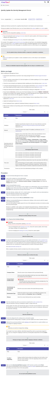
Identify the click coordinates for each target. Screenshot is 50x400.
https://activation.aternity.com (15, 246)
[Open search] (45, 2)
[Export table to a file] (48, 112)
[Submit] (44, 112)
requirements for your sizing (19, 42)
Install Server (39, 19)
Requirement (19, 115)
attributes (27, 322)
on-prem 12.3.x (32, 19)
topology (17, 35)
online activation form (40, 85)
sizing (7, 57)
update (33, 366)
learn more (39, 87)
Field (8, 263)
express (34, 28)
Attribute (6, 115)
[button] (25, 5)
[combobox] (9, 19)
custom (42, 28)
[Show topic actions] (48, 15)
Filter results (32, 109)
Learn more (23, 32)
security (22, 35)
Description (20, 263)
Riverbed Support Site (39, 75)
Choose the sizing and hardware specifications (31, 125)
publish (29, 366)
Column (24, 111)
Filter (5, 118)
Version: (2, 19)
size (43, 97)
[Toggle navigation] (48, 2)
